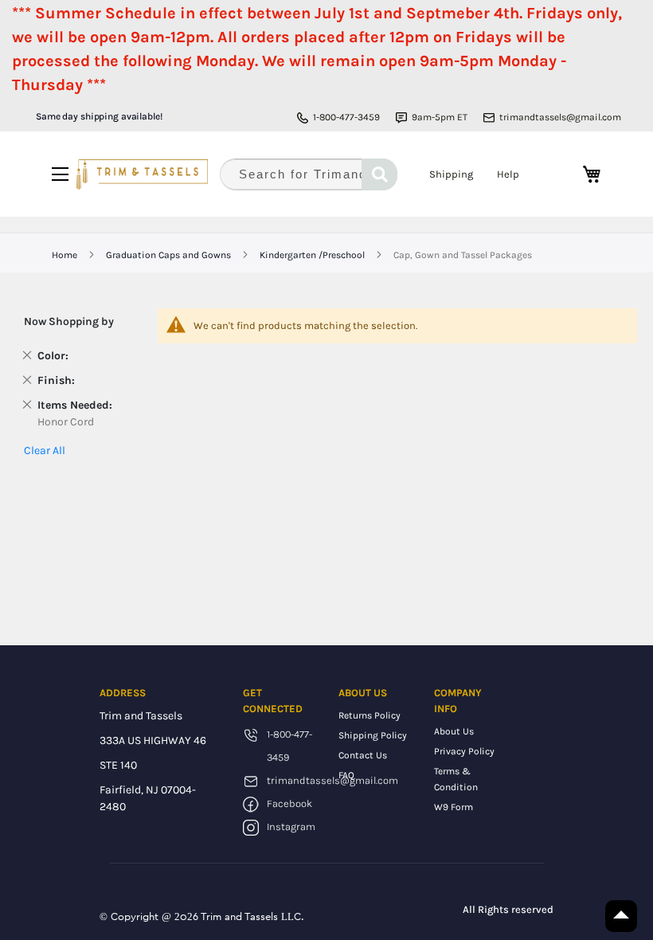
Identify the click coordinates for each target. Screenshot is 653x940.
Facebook (289, 803)
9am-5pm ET (439, 117)
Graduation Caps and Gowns (169, 254)
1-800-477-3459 (346, 117)
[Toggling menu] (60, 174)
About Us (454, 731)
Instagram (291, 826)
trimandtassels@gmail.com (560, 117)
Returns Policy (369, 715)
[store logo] (142, 174)
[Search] (379, 174)
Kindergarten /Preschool (313, 254)
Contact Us (362, 755)
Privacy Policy (464, 751)
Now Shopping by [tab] (69, 321)
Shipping (451, 174)
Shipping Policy (372, 735)
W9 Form (453, 807)
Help (508, 174)
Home (66, 254)
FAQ (346, 775)
